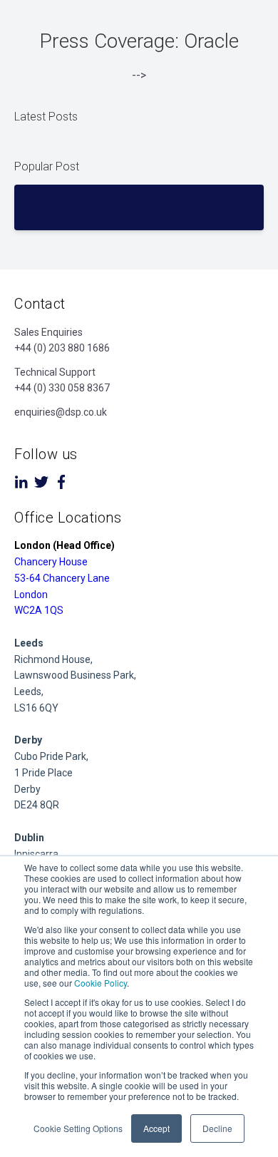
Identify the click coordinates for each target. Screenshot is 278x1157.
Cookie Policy (100, 983)
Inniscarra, (37, 854)
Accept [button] (156, 1128)
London (31, 594)
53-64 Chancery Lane (62, 578)
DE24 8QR (36, 805)
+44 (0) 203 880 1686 (62, 348)
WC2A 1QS (38, 610)
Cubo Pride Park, (51, 756)
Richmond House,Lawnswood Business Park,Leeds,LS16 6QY (75, 675)
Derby (27, 789)
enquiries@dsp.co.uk (60, 412)
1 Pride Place (43, 772)
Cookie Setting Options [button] (78, 1128)
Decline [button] (217, 1128)
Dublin (29, 837)
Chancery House (51, 561)
